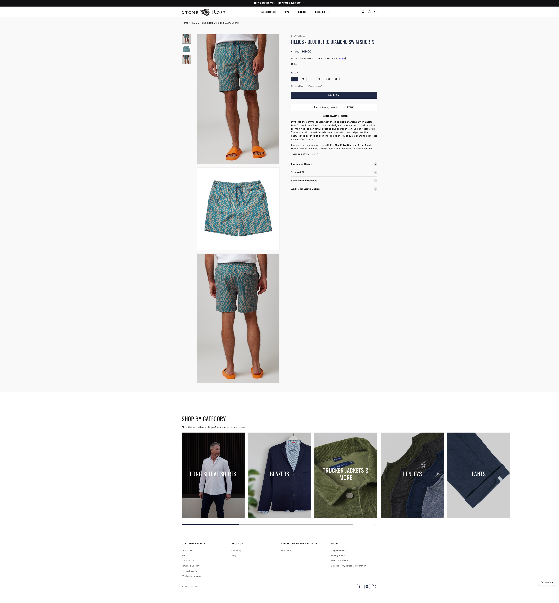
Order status (188, 560)
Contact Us (187, 550)
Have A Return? (189, 571)
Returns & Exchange (192, 566)
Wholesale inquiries (191, 576)
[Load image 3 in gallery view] (186, 59)
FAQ (184, 555)
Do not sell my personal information (348, 566)
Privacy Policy (338, 555)
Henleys (412, 473)
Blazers (279, 473)
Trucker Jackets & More (346, 474)
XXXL (338, 79)
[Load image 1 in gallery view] (186, 38)
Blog (233, 555)
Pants (479, 473)
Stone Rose (193, 587)
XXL (328, 79)
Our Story (236, 550)
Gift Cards (286, 550)
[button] (286, 11)
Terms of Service (339, 560)
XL (319, 79)
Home (185, 22)
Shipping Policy (338, 550)
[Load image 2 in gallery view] (186, 49)
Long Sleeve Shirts (213, 473)
